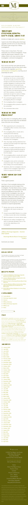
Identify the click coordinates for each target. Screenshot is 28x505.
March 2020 (6, 377)
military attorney (11, 332)
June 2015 (5, 407)
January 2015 (6, 411)
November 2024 (7, 364)
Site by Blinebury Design (14, 462)
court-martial (20, 321)
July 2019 (5, 389)
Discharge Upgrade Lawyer (10, 298)
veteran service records (21, 340)
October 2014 (6, 415)
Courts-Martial (6, 296)
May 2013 (5, 432)
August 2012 (6, 436)
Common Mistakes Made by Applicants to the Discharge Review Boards (14, 278)
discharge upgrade (15, 324)
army (25, 318)
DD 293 (11, 322)
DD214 (9, 322)
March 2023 (6, 368)
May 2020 (5, 373)
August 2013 (6, 430)
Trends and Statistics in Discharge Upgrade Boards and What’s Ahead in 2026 (13, 275)
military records (3, 336)
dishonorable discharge (13, 328)
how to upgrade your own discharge (16, 330)
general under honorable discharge (15, 329)
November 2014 (7, 413)
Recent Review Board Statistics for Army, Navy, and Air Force (14, 289)
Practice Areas (14, 469)
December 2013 (7, 424)
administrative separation (7, 318)
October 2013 (6, 428)
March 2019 (6, 396)
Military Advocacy (7, 302)
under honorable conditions (16, 339)
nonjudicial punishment (10, 336)
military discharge (19, 332)
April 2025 (6, 355)
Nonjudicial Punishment (14, 482)
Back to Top (15, 449)
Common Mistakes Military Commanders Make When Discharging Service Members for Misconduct (14, 285)
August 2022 (6, 372)
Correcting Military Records (14, 478)
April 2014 (5, 419)
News (4, 307)
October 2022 (6, 370)
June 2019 (5, 390)
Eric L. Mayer (14, 474)
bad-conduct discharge (16, 319)
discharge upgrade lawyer (12, 326)
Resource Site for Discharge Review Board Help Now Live (15, 281)
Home (14, 465)
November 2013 (7, 426)
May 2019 (5, 392)
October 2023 (6, 366)
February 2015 (6, 409)
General (10, 25)
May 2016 (5, 404)
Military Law (6, 305)
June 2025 (6, 351)
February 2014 (6, 421)
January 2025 (6, 360)
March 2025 (6, 357)
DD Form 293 (15, 322)
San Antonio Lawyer (17, 338)
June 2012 (5, 437)
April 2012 (5, 441)
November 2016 (7, 400)
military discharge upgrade (9, 333)
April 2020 (6, 375)
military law (10, 335)
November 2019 (7, 381)
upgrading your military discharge (13, 340)
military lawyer (21, 335)
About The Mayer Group (14, 467)
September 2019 (7, 385)
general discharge (4, 329)
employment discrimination (22, 328)
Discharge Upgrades (14, 480)
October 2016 (6, 402)
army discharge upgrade (6, 319)
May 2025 (5, 353)
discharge (19, 322)
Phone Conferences (13, 473)
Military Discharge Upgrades (10, 303)
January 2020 (6, 379)
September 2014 (7, 417)
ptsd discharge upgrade (10, 338)
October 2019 (6, 383)
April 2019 (5, 394)
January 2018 (6, 398)
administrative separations (19, 318)
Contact (14, 471)
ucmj (10, 339)
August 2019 (6, 387)
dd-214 (7, 322)
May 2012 (5, 439)
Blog (3, 25)
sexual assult (7, 339)
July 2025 (5, 349)
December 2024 (7, 362)
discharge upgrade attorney (9, 325)
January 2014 (6, 422)
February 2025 (7, 358)
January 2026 (6, 347)
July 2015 (5, 405)
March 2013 (6, 434)
